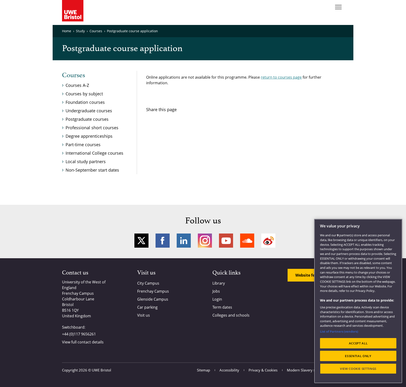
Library (218, 283)
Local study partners (86, 161)
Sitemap (203, 370)
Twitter (141, 241)
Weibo (268, 241)
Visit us (143, 315)
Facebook (163, 241)
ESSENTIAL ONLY (358, 356)
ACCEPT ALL (358, 343)
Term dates (222, 307)
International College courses (94, 153)
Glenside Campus (152, 299)
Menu (338, 7)
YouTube (226, 241)
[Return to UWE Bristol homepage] (72, 10)
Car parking (147, 307)
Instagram (205, 241)
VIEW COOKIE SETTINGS (358, 369)
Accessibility (229, 370)
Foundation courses (85, 102)
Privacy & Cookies (263, 370)
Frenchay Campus (153, 291)
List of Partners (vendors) (339, 331)
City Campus (148, 283)
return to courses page (281, 77)
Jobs (216, 291)
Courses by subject (84, 94)
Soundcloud (247, 241)
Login (217, 299)
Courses (73, 75)
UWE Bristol (101, 370)
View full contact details (83, 342)
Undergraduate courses (89, 110)
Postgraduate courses (87, 119)
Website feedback (311, 275)
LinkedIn (184, 241)
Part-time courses (83, 144)
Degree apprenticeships (89, 136)
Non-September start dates (92, 170)
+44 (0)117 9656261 (79, 334)
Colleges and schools (231, 315)
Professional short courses (92, 127)
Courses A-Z (77, 85)
